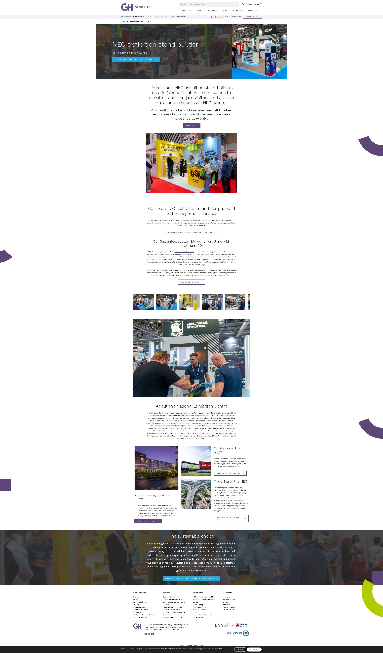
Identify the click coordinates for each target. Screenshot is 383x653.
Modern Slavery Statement (202, 615)
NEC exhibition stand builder (203, 597)
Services (186, 11)
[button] (134, 313)
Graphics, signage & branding (174, 612)
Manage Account (229, 599)
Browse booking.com (146, 521)
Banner (135, 599)
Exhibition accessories (141, 610)
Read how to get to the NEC (228, 518)
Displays (136, 605)
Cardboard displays (140, 602)
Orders (225, 602)
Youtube (156, 634)
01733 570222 (236, 17)
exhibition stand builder (183, 220)
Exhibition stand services (172, 610)
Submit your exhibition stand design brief (134, 59)
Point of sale (137, 612)
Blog (225, 11)
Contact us (253, 11)
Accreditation (198, 617)
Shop (199, 11)
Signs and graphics (140, 617)
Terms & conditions (200, 610)
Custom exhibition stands (172, 599)
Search (237, 4)
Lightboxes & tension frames (143, 615)
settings (218, 649)
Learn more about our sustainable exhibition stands (189, 579)
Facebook (146, 634)
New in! (136, 597)
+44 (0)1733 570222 (157, 627)
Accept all (254, 649)
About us (236, 11)
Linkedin (149, 634)
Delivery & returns (199, 607)
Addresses (226, 605)
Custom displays (169, 597)
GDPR (195, 612)
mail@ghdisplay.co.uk (178, 627)
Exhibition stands (139, 607)
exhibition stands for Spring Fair (193, 415)
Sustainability (198, 605)
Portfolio (213, 11)
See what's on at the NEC (228, 473)
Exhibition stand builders (172, 607)
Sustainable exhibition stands (174, 617)
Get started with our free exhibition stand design (190, 232)
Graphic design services (171, 615)
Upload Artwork (228, 610)
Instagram (152, 634)
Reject (240, 649)
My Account (227, 597)
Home (123, 21)
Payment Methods (229, 607)
